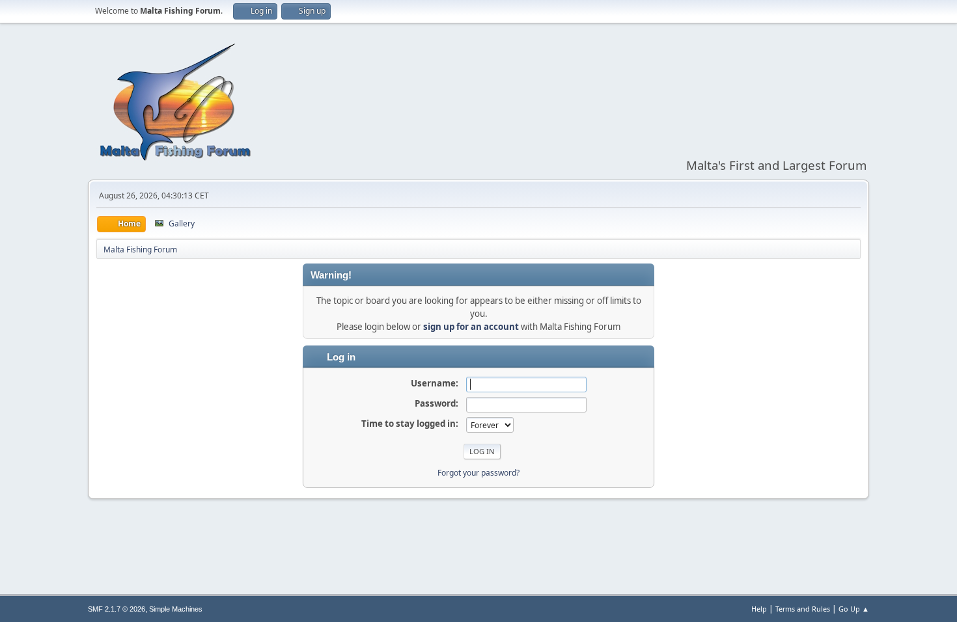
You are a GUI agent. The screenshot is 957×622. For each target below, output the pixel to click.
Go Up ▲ (854, 609)
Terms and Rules (802, 609)
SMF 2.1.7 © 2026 (116, 609)
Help (759, 609)
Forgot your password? (478, 472)
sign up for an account (471, 326)
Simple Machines (175, 609)
